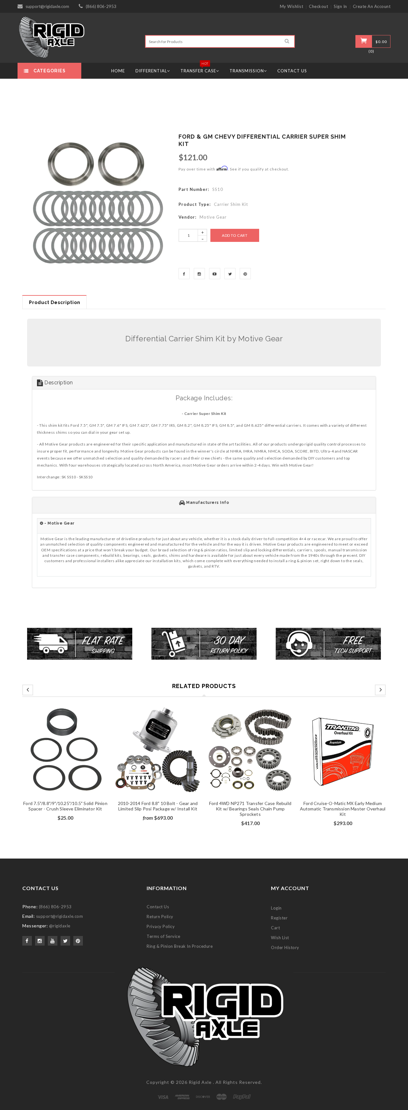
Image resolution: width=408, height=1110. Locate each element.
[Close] (282, 478)
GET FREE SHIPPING (204, 623)
